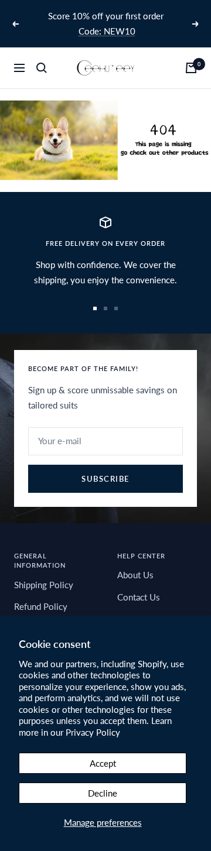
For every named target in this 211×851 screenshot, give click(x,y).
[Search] (41, 68)
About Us (135, 574)
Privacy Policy (93, 732)
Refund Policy (40, 606)
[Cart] (191, 68)
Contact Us (138, 597)
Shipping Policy (43, 584)
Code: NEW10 (107, 31)
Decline (102, 793)
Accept (103, 763)
